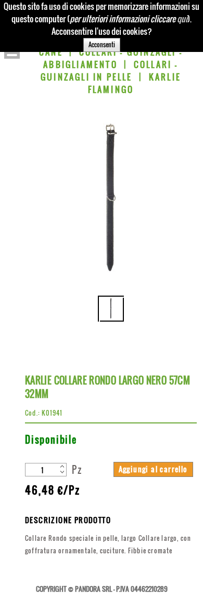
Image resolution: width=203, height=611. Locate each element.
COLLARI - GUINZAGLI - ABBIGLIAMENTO (113, 58)
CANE (51, 52)
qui (182, 18)
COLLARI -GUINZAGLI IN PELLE (110, 70)
